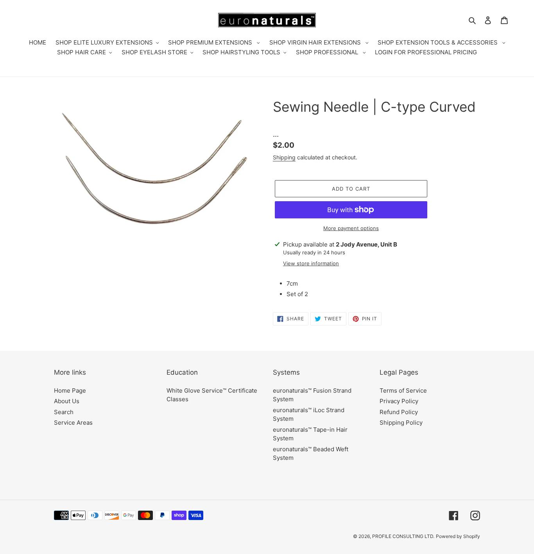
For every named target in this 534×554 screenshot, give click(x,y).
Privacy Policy (399, 401)
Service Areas (73, 422)
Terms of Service (403, 390)
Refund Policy (399, 412)
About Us (66, 401)
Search (63, 412)
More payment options (351, 228)
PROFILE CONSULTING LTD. (403, 536)
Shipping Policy (401, 422)
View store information (311, 263)
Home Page (70, 390)
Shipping (284, 157)
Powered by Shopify (458, 536)
